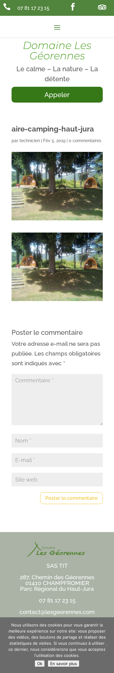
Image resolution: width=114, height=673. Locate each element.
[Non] (106, 645)
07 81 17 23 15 (33, 8)
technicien (29, 140)
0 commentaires (85, 140)
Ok (39, 663)
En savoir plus (63, 663)
